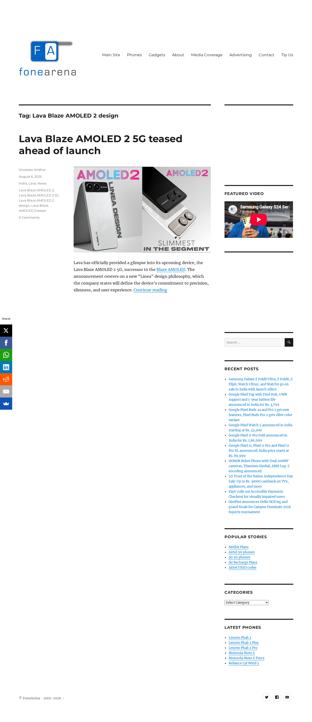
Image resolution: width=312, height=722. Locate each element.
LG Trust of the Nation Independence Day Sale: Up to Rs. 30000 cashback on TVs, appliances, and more (261, 481)
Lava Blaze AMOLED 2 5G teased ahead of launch (101, 145)
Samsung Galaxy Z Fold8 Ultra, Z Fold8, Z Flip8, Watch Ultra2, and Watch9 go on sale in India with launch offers (261, 384)
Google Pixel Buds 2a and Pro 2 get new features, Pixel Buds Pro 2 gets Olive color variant (260, 415)
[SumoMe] (6, 404)
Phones (134, 55)
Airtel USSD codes (242, 567)
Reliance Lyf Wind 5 (244, 663)
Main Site (111, 55)
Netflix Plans (239, 547)
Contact (266, 55)
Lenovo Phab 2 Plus (244, 643)
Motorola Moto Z (242, 653)
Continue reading (150, 289)
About (178, 55)
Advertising (240, 55)
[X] (6, 330)
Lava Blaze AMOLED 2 (36, 190)
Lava (32, 183)
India (23, 183)
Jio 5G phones (239, 557)
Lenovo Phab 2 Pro (243, 648)
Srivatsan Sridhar (32, 170)
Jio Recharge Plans (243, 562)
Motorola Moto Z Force (246, 658)
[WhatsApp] (6, 355)
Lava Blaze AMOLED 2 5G (39, 195)
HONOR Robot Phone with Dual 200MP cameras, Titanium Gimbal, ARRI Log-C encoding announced (259, 466)
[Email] (6, 391)
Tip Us (287, 55)
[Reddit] (6, 379)
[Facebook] (6, 343)
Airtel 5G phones (242, 552)
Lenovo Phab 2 (240, 638)
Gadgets (157, 55)
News (42, 183)
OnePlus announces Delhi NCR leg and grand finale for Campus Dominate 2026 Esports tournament (260, 507)
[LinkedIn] (6, 367)
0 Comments (29, 217)
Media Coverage (207, 55)
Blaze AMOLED (170, 269)
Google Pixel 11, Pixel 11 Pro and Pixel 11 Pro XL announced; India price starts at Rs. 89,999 (259, 451)
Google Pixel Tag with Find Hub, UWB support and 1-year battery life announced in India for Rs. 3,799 (258, 399)
